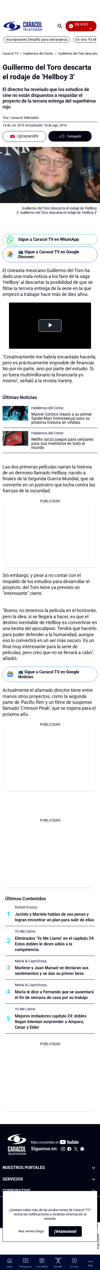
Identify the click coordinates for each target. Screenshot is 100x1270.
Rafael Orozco (26, 907)
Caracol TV (10, 53)
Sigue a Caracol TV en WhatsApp (48, 239)
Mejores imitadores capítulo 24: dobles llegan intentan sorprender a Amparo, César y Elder (50, 1022)
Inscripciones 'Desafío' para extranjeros (36, 39)
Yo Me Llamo (25, 931)
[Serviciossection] (93, 1179)
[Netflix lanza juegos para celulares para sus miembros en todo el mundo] (15, 438)
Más (90, 1265)
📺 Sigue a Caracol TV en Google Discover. (48, 254)
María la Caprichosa (31, 961)
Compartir (74, 136)
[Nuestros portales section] (93, 1168)
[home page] (23, 26)
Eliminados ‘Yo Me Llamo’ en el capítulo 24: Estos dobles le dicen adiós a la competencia (54, 944)
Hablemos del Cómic (38, 53)
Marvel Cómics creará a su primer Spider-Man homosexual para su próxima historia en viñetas (61, 418)
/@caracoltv (28, 136)
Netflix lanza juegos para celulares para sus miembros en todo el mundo (62, 443)
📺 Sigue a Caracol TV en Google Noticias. (48, 674)
